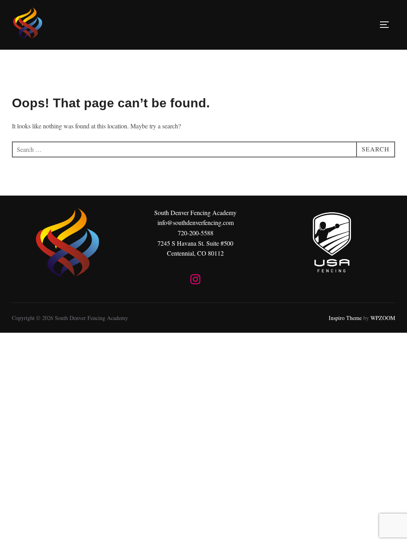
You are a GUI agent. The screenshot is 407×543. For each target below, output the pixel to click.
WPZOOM (382, 318)
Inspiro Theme (345, 318)
